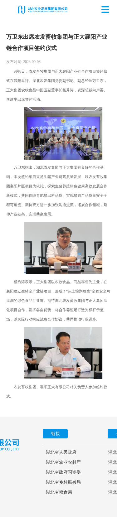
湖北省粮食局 (59, 492)
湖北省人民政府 (61, 452)
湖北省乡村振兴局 (63, 482)
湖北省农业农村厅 (63, 462)
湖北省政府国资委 (63, 472)
